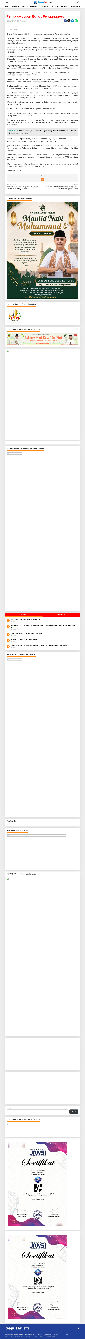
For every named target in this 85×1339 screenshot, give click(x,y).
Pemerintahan (16, 21)
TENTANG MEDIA (38, 1336)
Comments (61, 614)
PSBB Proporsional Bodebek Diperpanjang (25, 619)
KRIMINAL (27, 1336)
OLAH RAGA (9, 1336)
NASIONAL (48, 1334)
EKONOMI (18, 1336)
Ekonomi (9, 21)
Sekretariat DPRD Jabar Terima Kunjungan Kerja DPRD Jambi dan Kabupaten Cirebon (62, 187)
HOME (40, 1334)
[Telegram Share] (72, 20)
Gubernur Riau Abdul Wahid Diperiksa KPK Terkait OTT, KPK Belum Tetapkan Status (39, 645)
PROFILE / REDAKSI (52, 1336)
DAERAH (56, 1334)
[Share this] (65, 20)
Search (9, 1108)
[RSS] (42, 179)
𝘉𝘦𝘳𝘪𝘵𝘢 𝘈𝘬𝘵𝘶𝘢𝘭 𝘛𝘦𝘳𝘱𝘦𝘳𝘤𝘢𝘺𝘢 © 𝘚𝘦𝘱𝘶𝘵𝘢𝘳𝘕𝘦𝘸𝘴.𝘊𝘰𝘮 (20, 1334)
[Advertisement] (42, 1054)
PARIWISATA (65, 1334)
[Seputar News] (43, 2)
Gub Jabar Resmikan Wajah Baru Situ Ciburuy (26, 633)
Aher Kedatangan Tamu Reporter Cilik (24, 639)
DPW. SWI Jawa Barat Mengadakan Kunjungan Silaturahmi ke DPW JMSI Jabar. (22, 187)
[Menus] (6, 2)
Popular (24, 614)
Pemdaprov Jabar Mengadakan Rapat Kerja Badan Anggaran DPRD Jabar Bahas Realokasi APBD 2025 (43, 626)
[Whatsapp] (76, 20)
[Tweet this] (68, 20)
